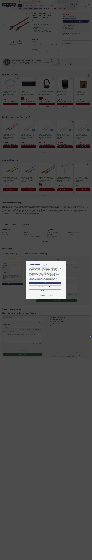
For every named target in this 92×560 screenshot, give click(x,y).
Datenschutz (50, 295)
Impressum (42, 295)
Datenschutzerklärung (49, 279)
